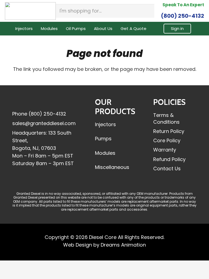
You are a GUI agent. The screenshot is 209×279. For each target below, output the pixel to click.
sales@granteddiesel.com (44, 123)
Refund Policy (169, 159)
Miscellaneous (112, 167)
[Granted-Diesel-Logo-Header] (30, 11)
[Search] (148, 11)
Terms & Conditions (166, 118)
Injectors (105, 124)
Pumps (103, 138)
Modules (105, 153)
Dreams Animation (123, 244)
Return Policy (168, 131)
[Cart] (197, 28)
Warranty (164, 149)
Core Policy (166, 140)
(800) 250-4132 (47, 113)
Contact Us (167, 168)
